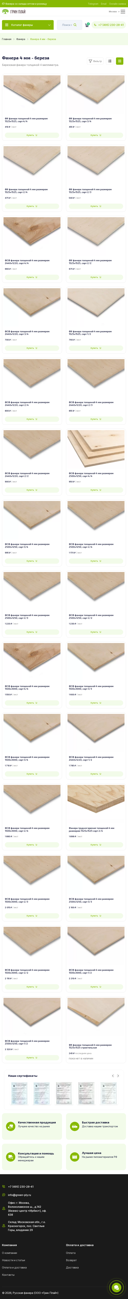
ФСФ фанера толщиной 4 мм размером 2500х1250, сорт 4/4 (91, 474)
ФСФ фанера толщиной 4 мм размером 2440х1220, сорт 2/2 (27, 474)
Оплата (71, 1253)
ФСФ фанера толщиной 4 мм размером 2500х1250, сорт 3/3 (91, 900)
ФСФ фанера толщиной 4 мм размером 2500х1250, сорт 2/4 (91, 545)
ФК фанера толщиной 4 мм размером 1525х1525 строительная (90, 1046)
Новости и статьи (13, 1260)
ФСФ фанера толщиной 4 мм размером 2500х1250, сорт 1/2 (27, 1042)
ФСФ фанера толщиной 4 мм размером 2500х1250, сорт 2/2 (91, 616)
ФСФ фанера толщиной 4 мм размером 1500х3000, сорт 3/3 (91, 687)
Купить (30, 135)
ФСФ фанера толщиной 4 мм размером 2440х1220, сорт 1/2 (91, 758)
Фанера (20, 39)
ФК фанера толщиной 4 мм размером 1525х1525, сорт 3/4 (90, 120)
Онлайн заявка (117, 3)
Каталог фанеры (22, 25)
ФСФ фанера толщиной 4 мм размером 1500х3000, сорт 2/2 (27, 971)
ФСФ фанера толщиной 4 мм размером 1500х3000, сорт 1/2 (91, 971)
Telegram (93, 3)
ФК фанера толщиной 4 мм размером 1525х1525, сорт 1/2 (90, 333)
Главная (6, 39)
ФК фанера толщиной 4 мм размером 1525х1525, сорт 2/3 (90, 190)
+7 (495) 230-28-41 (111, 25)
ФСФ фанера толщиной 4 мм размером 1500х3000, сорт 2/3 (27, 900)
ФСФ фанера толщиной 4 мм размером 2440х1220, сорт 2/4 (27, 403)
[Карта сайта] (124, 1293)
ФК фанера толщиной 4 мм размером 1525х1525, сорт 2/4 (26, 190)
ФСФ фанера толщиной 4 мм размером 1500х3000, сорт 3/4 (27, 758)
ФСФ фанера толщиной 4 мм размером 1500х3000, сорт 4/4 (27, 687)
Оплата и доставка (14, 1267)
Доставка (72, 1267)
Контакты (8, 1274)
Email (103, 3)
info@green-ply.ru (19, 1195)
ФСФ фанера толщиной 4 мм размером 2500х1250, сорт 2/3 (27, 616)
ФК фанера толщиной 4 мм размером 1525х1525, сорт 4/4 (26, 120)
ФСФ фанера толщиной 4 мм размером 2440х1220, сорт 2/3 (91, 403)
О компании (9, 1253)
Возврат (71, 1260)
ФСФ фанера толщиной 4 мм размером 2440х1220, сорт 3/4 (27, 333)
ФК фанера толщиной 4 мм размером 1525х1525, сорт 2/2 (90, 262)
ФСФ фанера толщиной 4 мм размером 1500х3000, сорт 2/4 (27, 829)
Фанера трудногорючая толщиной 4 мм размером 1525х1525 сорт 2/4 (91, 829)
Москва (113, 11)
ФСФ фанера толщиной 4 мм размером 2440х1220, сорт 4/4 (27, 262)
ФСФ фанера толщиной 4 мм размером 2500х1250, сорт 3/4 (27, 545)
